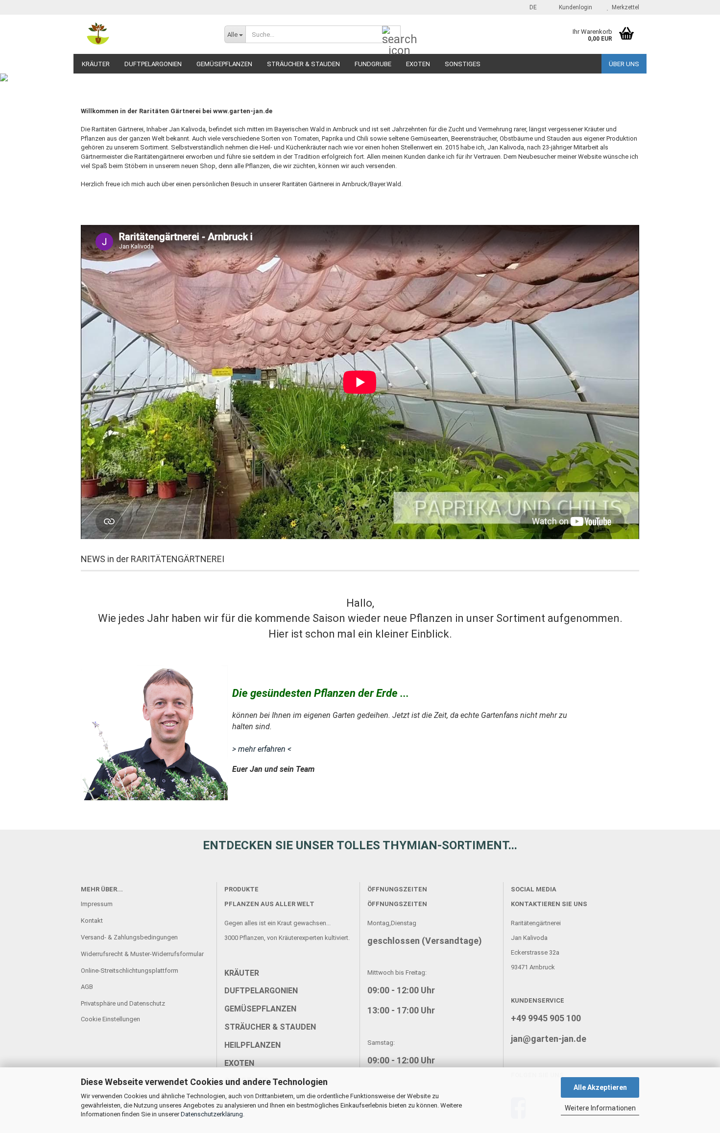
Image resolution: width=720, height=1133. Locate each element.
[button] (530, 7)
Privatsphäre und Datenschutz (123, 1003)
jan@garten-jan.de (548, 1039)
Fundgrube (373, 64)
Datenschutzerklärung (212, 1114)
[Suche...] (391, 35)
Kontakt (92, 920)
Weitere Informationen (600, 1108)
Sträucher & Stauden (303, 64)
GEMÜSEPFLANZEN (260, 1008)
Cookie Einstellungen (110, 1019)
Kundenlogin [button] (574, 7)
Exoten (418, 64)
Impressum (97, 904)
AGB (87, 986)
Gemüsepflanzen (224, 64)
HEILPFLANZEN (252, 1045)
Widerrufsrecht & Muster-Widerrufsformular (142, 954)
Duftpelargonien (153, 64)
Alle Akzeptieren (600, 1087)
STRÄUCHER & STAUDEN (270, 1027)
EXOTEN (239, 1063)
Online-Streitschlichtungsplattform (129, 970)
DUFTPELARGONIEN (261, 990)
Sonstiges (462, 64)
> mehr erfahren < (261, 749)
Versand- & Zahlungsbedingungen (129, 937)
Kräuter (96, 64)
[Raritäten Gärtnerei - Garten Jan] (145, 34)
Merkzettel (624, 7)
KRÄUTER (241, 973)
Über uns (624, 64)
